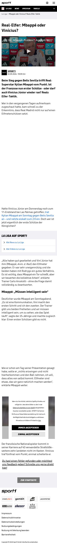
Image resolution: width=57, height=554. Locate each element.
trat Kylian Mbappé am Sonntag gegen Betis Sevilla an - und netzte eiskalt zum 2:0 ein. (28, 215)
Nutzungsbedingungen (12, 526)
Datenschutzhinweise (11, 517)
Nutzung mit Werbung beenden (15, 530)
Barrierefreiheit (8, 534)
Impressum (7, 513)
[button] (28, 51)
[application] (28, 51)
